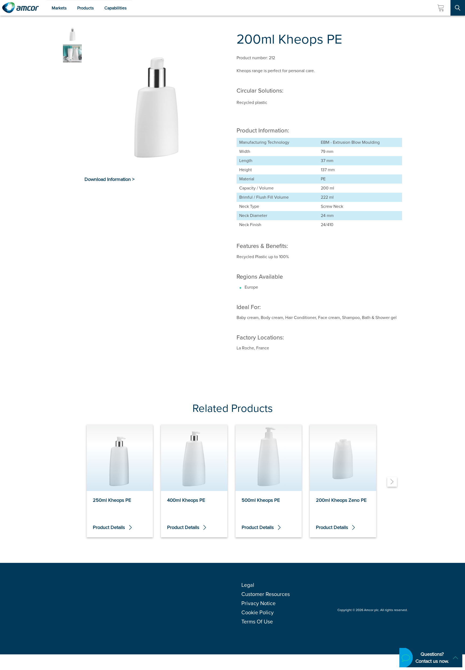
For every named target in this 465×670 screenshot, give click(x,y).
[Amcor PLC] (20, 8)
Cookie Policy (257, 612)
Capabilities (115, 8)
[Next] (392, 482)
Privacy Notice (258, 603)
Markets (59, 8)
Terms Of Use (257, 622)
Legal (247, 585)
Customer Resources (265, 594)
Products (85, 8)
